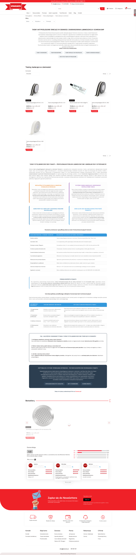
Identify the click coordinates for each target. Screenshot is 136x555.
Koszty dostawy (58, 534)
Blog (75, 13)
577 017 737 (73, 549)
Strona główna (29, 15)
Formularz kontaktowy (31, 536)
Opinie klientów (101, 534)
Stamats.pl (78, 391)
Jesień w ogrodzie (53, 13)
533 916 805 (66, 4)
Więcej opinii (68, 482)
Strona (104, 73)
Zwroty (85, 536)
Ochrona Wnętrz (37, 15)
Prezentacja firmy (102, 536)
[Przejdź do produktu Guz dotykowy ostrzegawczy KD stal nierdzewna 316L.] (43, 415)
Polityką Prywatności (87, 504)
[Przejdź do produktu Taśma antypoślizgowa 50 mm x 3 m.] (35, 89)
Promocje (44, 13)
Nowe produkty (36, 13)
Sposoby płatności (58, 536)
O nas (99, 539)
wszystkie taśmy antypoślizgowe (68, 56)
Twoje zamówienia (44, 536)
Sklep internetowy (67, 553)
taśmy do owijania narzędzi (93, 52)
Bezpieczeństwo (73, 536)
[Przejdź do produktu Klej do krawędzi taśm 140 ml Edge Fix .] (79, 89)
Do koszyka (29, 111)
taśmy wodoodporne (56, 52)
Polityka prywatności (74, 541)
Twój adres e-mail (87, 496)
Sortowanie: (28, 71)
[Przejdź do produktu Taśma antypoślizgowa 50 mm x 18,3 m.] (100, 89)
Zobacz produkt (30, 437)
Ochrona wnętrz (86, 383)
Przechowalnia (43, 539)
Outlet (70, 13)
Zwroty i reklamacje (88, 534)
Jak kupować (72, 534)
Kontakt (80, 13)
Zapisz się (87, 499)
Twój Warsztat (63, 13)
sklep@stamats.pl (56, 4)
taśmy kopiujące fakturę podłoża (73, 52)
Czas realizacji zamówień (60, 539)
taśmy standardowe (42, 52)
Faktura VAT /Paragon (59, 541)
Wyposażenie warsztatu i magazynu (54, 383)
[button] (102, 8)
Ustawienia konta (44, 534)
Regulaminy (72, 539)
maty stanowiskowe (73, 383)
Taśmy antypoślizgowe (48, 15)
